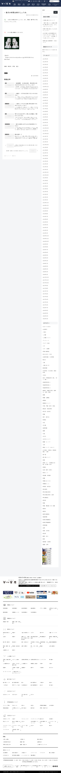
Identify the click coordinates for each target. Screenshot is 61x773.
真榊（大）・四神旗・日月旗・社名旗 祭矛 (25, 638)
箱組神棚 (33, 608)
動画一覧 (22, 742)
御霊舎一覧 (5, 621)
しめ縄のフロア (11, 656)
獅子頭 (32, 708)
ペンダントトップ (35, 718)
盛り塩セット (6, 682)
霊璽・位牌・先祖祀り (16, 622)
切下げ (50, 667)
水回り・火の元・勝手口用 (16, 664)
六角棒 (41, 667)
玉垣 (4, 636)
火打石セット (6, 694)
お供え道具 (51, 646)
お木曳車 (51, 705)
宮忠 (17, 66)
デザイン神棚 (43, 608)
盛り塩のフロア (11, 679)
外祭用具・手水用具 (35, 642)
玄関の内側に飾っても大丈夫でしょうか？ (50, 29)
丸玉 (32, 725)
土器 (6, 73)
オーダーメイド (56, 4)
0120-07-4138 (22, 577)
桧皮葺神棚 (24, 608)
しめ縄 (28, 4)
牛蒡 (41, 663)
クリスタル (5, 729)
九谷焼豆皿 (24, 685)
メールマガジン (25, 755)
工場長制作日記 (6, 742)
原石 (50, 725)
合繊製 (23, 667)
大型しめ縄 (5, 739)
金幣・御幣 (24, 646)
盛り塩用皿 (33, 682)
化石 (41, 725)
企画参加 (39, 742)
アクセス (42, 752)
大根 (50, 663)
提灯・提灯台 (24, 642)
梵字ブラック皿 (15, 685)
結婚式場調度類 (52, 642)
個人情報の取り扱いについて (26, 766)
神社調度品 (42, 636)
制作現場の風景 (15, 755)
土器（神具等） (25, 632)
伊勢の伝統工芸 (6, 744)
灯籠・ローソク (52, 632)
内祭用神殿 (24, 612)
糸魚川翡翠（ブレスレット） (35, 722)
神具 (23, 4)
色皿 (50, 682)
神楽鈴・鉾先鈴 (15, 646)
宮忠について (6, 750)
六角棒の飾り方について (49, 20)
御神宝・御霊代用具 (53, 637)
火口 (32, 694)
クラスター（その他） (16, 726)
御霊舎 (19, 4)
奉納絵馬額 (5, 708)
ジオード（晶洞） (24, 726)
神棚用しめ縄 (34, 663)
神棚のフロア (10, 605)
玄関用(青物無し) (25, 659)
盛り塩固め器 (15, 682)
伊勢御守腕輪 (43, 705)
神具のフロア (10, 629)
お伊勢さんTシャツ (16, 708)
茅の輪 (50, 659)
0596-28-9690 (35, 585)
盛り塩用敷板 (34, 685)
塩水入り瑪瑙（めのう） (16, 722)
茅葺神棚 (5, 608)
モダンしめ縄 (15, 659)
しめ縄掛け (24, 663)
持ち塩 (50, 685)
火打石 (38, 4)
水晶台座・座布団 (15, 730)
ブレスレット (24, 718)
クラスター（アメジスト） (7, 726)
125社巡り (5, 755)
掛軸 (41, 646)
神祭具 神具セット (6, 633)
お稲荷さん (5, 650)
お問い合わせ (7, 766)
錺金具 (13, 642)
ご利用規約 (45, 766)
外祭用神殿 (33, 612)
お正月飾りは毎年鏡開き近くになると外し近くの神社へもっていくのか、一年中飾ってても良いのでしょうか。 (50, 36)
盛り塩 (33, 4)
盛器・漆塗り (23, 744)
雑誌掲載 (33, 755)
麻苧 (32, 667)
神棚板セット (15, 612)
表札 (22, 705)
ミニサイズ (42, 659)
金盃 (32, 705)
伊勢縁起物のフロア (12, 702)
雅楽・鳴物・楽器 (6, 646)
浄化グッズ (5, 721)
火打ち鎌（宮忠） (24, 695)
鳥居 (13, 650)
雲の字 (41, 632)
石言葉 (50, 718)
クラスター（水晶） (52, 722)
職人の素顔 (51, 752)
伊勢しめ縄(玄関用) (6, 660)
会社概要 (5, 752)
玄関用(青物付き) (34, 659)
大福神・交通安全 (15, 668)
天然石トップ (6, 718)
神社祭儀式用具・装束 (35, 637)
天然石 (49, 4)
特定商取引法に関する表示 (37, 766)
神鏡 (13, 632)
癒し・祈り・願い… (34, 646)
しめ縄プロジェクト (41, 744)
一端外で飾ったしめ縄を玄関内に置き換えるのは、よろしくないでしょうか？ (50, 24)
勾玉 (22, 721)
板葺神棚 (14, 608)
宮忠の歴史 (39, 739)
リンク (49, 766)
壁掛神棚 (5, 612)
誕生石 (41, 718)
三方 (32, 632)
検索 (43, 10)
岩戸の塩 (23, 708)
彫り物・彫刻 (6, 642)
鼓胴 (4, 667)
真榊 (13, 636)
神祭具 (9, 66)
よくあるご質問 (17, 766)
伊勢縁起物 (44, 4)
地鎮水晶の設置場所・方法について (50, 41)
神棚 (14, 4)
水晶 (13, 718)
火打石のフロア (11, 691)
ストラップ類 (6, 705)
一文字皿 (5, 685)
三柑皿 (41, 682)
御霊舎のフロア (11, 618)
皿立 (41, 685)
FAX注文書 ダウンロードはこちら (47, 585)
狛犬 (6, 55)
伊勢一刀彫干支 (43, 708)
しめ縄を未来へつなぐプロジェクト (16, 672)
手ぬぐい (14, 705)
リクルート (33, 752)
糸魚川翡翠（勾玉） (43, 722)
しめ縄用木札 (6, 663)
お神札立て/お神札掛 (52, 609)
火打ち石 (14, 694)
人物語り (22, 739)
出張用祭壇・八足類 (44, 642)
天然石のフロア (11, 715)
